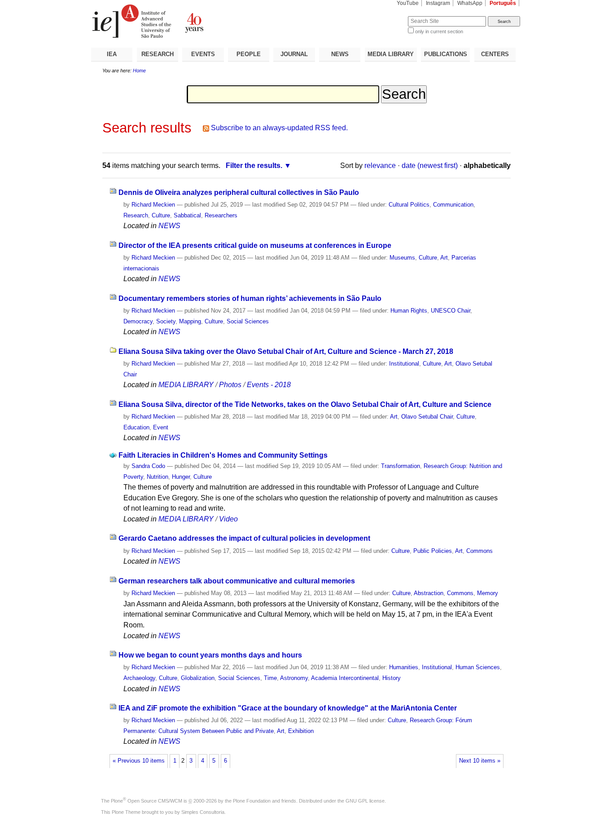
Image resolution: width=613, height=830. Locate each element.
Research (135, 215)
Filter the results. (254, 165)
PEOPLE (248, 54)
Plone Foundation (252, 801)
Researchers (221, 215)
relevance (380, 165)
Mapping (190, 321)
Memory (487, 593)
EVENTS (203, 54)
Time (270, 678)
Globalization (198, 678)
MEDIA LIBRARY (391, 54)
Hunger (181, 476)
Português (503, 3)
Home (139, 70)
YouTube (408, 3)
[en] (198, 21)
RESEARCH (157, 54)
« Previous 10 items (139, 761)
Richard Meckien (153, 204)
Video (228, 519)
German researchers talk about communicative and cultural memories (236, 581)
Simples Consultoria (202, 812)
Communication (453, 204)
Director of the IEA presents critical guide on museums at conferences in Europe (254, 245)
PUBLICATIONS (445, 54)
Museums (402, 257)
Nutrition (157, 476)
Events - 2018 (269, 385)
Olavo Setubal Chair (427, 416)
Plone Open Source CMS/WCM (146, 801)
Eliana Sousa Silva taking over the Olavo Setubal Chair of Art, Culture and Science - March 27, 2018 (285, 351)
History (391, 678)
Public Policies (432, 550)
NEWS (340, 54)
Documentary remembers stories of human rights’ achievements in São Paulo (249, 298)
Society (165, 321)
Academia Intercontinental (345, 678)
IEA (112, 54)
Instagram (438, 3)
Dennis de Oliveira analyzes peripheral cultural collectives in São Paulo (238, 192)
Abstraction (428, 593)
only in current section (439, 31)
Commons (479, 550)
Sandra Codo (148, 466)
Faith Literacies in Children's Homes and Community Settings (223, 455)
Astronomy (294, 678)
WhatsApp (469, 3)
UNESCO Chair (450, 310)
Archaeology (139, 678)
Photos (230, 385)
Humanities (403, 667)
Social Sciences (248, 321)
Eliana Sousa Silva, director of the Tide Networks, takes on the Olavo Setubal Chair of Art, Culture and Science (304, 404)
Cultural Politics (409, 204)
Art (444, 257)
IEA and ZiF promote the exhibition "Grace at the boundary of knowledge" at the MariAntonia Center (287, 708)
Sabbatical (187, 215)
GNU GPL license (365, 801)
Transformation (400, 466)
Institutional (404, 363)
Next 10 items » (479, 761)
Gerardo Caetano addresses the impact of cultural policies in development (244, 538)
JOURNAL (294, 54)
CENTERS (495, 54)
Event (160, 427)
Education (136, 427)
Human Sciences (477, 667)
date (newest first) (430, 165)
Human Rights (408, 310)
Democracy (138, 321)
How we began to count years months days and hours (210, 655)
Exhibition (301, 731)
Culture (161, 215)
